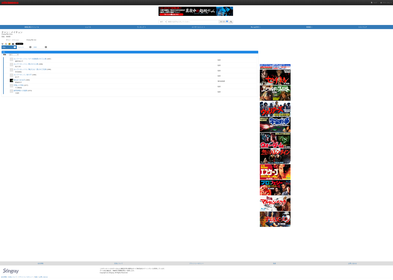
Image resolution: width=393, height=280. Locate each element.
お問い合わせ (352, 263)
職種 (4, 54)
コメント (24, 47)
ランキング (141, 27)
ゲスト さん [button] (386, 2)
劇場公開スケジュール (32, 27)
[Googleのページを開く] (6, 44)
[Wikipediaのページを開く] (2, 44)
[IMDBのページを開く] (9, 44)
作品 (9, 47)
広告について (118, 263)
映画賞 (308, 27)
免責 (274, 263)
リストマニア (362, 27)
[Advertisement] (275, 48)
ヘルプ (374, 2)
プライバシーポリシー (196, 263)
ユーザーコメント (198, 27)
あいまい (223, 21)
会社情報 (40, 263)
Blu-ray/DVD (255, 27)
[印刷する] (13, 44)
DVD (40, 47)
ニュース (88, 27)
